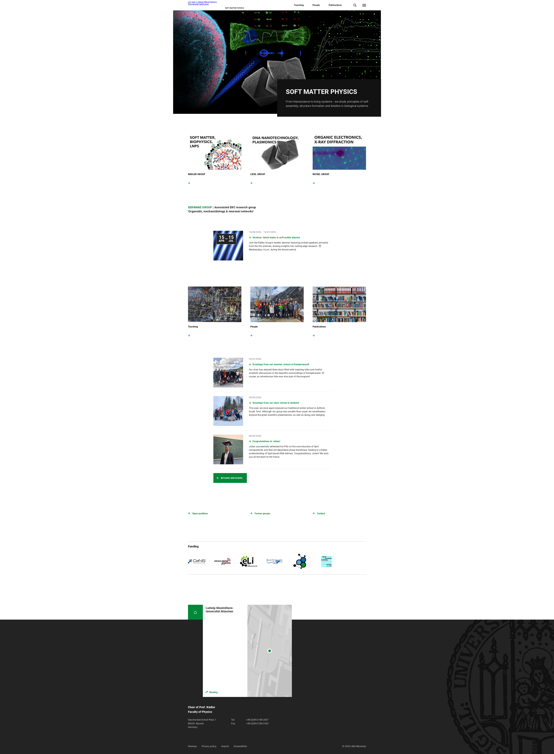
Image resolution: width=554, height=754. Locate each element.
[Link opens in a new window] (247, 651)
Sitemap (192, 746)
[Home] (195, 612)
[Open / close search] (354, 5)
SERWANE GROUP (200, 207)
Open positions (200, 513)
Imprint (225, 746)
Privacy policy (209, 746)
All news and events (231, 478)
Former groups (262, 513)
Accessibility (240, 746)
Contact (321, 513)
